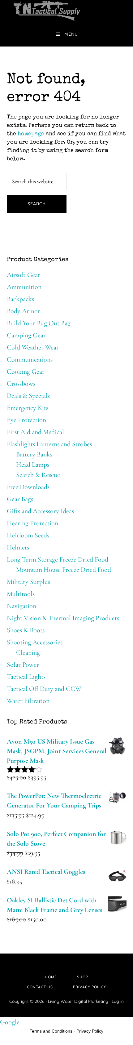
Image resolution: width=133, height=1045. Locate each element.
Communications (30, 359)
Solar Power (23, 664)
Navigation (21, 606)
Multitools (21, 594)
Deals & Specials (28, 396)
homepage (31, 134)
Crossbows (21, 384)
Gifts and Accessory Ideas (40, 511)
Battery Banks (34, 454)
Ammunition (24, 287)
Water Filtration (28, 701)
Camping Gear (26, 335)
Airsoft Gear (23, 275)
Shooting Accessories (34, 642)
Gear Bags (20, 499)
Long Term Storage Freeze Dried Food (57, 559)
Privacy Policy (89, 1031)
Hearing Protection (32, 523)
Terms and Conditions (51, 1031)
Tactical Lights (26, 677)
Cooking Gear (26, 371)
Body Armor (23, 311)
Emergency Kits (27, 408)
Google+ (11, 1022)
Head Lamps (32, 464)
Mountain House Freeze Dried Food (63, 570)
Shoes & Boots (26, 630)
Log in (118, 1001)
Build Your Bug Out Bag (39, 323)
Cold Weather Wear (33, 347)
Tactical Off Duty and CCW (44, 689)
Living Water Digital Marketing (78, 1001)
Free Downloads (28, 487)
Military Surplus (28, 582)
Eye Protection (26, 420)
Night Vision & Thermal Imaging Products (63, 618)
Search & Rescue (38, 475)
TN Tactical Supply (66, 11)
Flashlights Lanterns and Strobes (49, 444)
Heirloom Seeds (28, 535)
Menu (71, 34)
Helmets (18, 547)
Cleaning (28, 652)
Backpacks (20, 299)
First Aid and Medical (35, 432)
